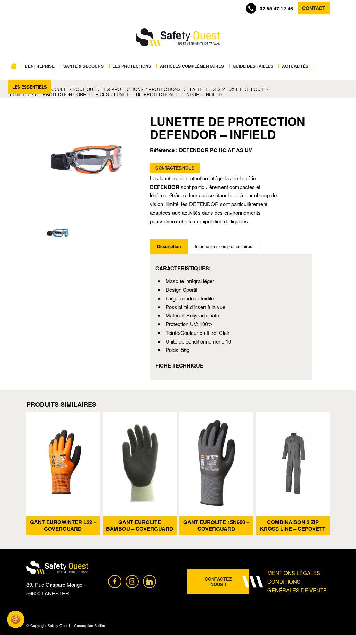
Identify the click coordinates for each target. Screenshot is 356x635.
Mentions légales (293, 572)
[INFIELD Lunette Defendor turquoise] (58, 233)
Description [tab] (169, 246)
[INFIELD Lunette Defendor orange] (88, 159)
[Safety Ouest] (178, 37)
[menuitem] (15, 66)
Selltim (99, 625)
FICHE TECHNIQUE (179, 365)
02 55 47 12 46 (276, 8)
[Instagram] (132, 580)
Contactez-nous (174, 168)
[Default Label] (149, 580)
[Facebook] (115, 580)
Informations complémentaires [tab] (223, 246)
